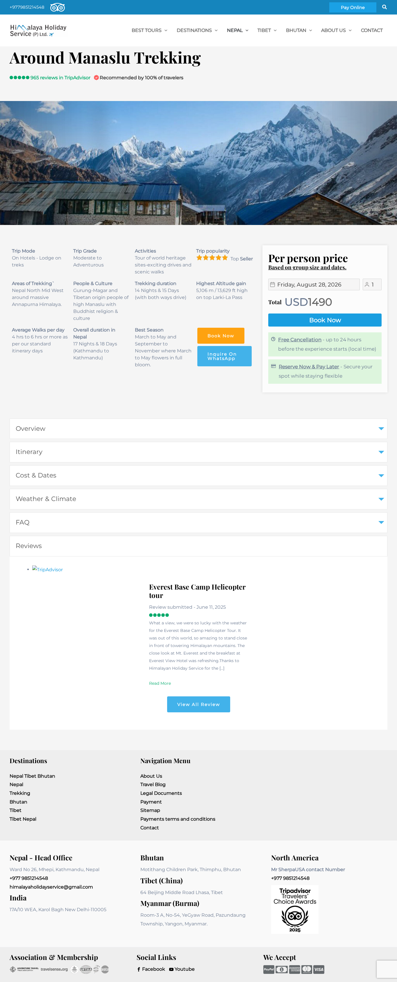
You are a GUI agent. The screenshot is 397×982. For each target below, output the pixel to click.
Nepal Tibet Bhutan (32, 776)
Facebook (153, 969)
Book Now (325, 320)
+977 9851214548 (29, 878)
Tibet (16, 810)
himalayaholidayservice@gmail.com (51, 887)
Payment (151, 802)
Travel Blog (153, 784)
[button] (352, 7)
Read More (160, 683)
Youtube (184, 969)
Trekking (20, 793)
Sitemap (150, 810)
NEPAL (235, 30)
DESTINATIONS (194, 30)
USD (296, 302)
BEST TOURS (147, 30)
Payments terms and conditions (177, 819)
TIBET (264, 30)
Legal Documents (161, 793)
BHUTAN (296, 30)
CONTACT (372, 30)
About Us (333, 30)
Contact (149, 827)
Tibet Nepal (23, 819)
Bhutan (18, 802)
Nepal (16, 784)
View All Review (198, 704)
